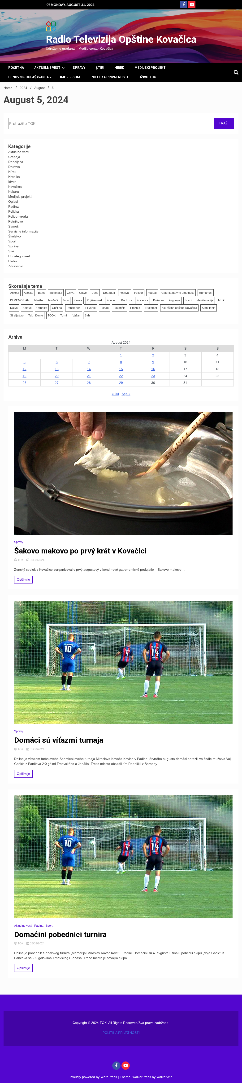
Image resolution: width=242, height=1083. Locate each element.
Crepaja (14, 157)
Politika (13, 211)
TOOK (52, 315)
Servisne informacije (23, 231)
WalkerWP (163, 1077)
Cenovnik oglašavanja (28, 77)
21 (89, 376)
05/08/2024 (36, 560)
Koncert (112, 300)
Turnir (64, 315)
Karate (78, 300)
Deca (94, 292)
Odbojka (41, 308)
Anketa (14, 292)
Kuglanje (174, 300)
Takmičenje (35, 315)
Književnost (94, 300)
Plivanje (90, 308)
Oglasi (13, 201)
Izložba (38, 300)
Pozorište (119, 308)
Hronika (14, 177)
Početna (16, 68)
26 (24, 383)
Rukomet (151, 308)
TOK (20, 560)
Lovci (188, 300)
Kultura (13, 191)
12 (24, 369)
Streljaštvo (17, 315)
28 (89, 383)
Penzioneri (74, 308)
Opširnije (23, 579)
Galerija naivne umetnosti (177, 292)
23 (153, 376)
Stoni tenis (208, 308)
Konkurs (126, 300)
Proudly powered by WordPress (94, 1077)
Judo (66, 300)
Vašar (76, 315)
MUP (221, 300)
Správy (79, 68)
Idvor (12, 182)
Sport (12, 241)
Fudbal (152, 292)
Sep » (126, 394)
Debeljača (15, 162)
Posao (104, 308)
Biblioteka (55, 292)
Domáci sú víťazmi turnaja (58, 740)
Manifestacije (204, 300)
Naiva (14, 308)
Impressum (70, 77)
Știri (100, 68)
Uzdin (12, 261)
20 (57, 376)
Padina (13, 206)
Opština (57, 308)
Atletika (28, 292)
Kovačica (15, 187)
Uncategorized (19, 256)
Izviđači (53, 300)
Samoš (13, 226)
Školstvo (14, 236)
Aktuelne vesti (47, 68)
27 (57, 383)
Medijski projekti (150, 68)
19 (24, 376)
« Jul (115, 394)
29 (121, 383)
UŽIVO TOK (147, 77)
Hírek (119, 68)
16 (153, 369)
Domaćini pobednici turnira (60, 934)
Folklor (138, 292)
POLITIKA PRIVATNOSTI (109, 77)
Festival (125, 292)
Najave (27, 308)
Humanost (205, 292)
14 (89, 369)
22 (121, 376)
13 (57, 369)
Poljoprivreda (18, 216)
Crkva (70, 292)
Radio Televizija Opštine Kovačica (121, 39)
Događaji (109, 292)
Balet (41, 292)
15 (121, 369)
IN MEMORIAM (20, 300)
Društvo (14, 167)
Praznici (135, 308)
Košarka (158, 300)
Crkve (83, 292)
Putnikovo (15, 221)
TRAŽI (224, 123)
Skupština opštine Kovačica (179, 308)
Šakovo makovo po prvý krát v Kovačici (80, 550)
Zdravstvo (15, 266)
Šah (87, 315)
